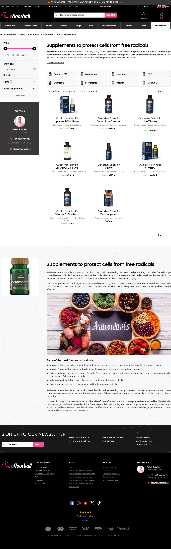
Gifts (76, 6)
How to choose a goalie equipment (83, 480)
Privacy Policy (108, 477)
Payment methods (42, 470)
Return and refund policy (44, 473)
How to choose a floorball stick (81, 470)
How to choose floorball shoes (81, 483)
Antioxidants (70, 34)
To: (17, 54)
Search (110, 15)
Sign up (137, 6)
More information (55, 62)
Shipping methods (42, 467)
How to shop (74, 487)
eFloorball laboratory (30, 6)
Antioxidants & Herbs (51, 34)
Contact (68, 6)
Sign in (38, 444)
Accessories (10, 34)
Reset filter (19, 95)
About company (109, 467)
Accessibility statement (112, 480)
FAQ (70, 467)
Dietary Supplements (28, 34)
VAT (36, 477)
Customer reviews (86, 516)
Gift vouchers (40, 483)
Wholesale (39, 480)
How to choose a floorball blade (82, 473)
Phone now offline (106, 6)
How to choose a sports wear (81, 477)
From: (7, 54)
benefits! (150, 6)
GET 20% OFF (112, 2)
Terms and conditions (111, 473)
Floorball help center (10, 6)
